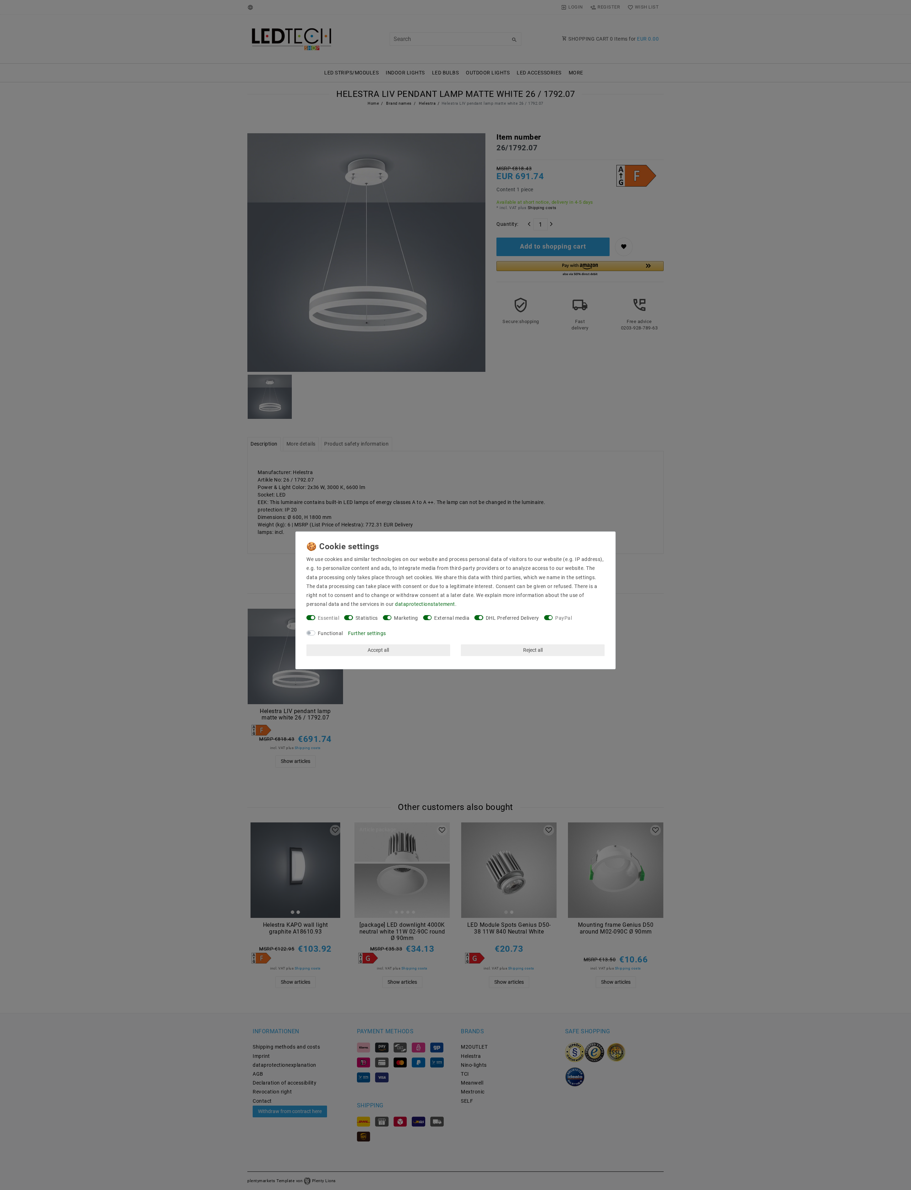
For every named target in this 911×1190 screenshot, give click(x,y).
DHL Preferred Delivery (512, 618)
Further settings (367, 633)
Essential (328, 618)
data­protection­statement (425, 604)
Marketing (406, 618)
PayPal (563, 618)
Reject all (533, 650)
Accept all (378, 650)
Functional (330, 633)
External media (451, 618)
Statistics (367, 618)
